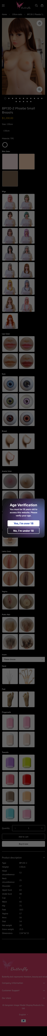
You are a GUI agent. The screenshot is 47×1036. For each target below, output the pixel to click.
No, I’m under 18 (23, 530)
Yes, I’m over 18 (23, 523)
